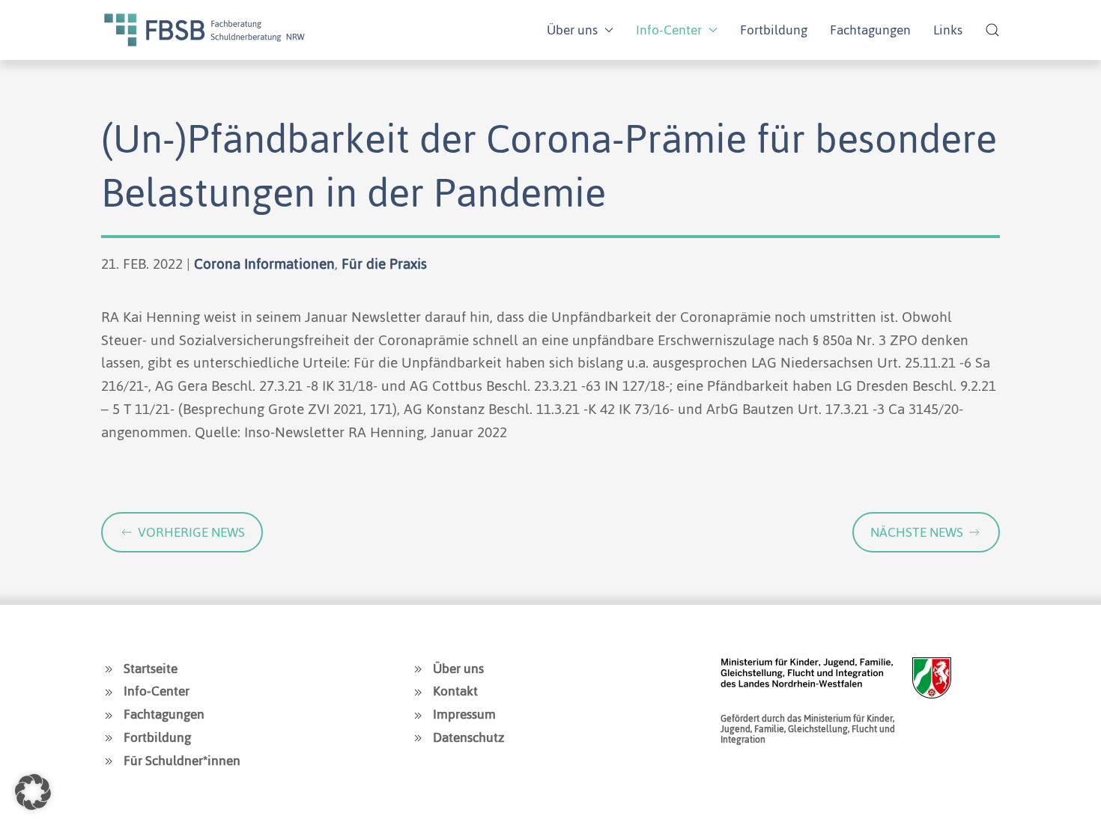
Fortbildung (773, 30)
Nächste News (916, 532)
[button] (992, 30)
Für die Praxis (384, 264)
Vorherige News (191, 532)
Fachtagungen (870, 30)
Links (947, 30)
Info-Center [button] (669, 30)
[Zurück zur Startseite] (204, 30)
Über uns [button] (572, 30)
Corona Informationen (264, 264)
